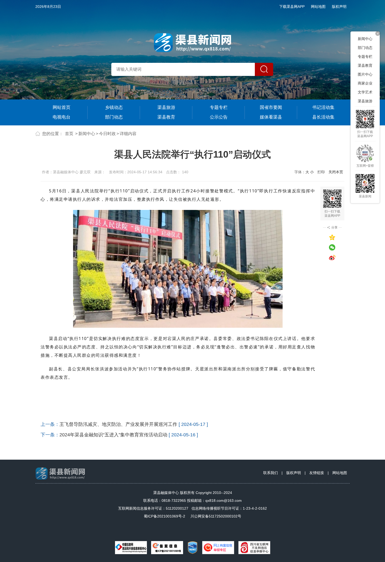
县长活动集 (323, 117)
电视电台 (61, 117)
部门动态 (114, 117)
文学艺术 (365, 92)
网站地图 (318, 6)
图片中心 (365, 74)
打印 (321, 172)
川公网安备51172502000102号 (215, 516)
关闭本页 (335, 172)
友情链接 (316, 473)
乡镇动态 (114, 107)
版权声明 (339, 6)
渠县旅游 (166, 107)
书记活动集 (323, 107)
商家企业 (365, 83)
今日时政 (107, 133)
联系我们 (270, 473)
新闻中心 (86, 133)
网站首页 (61, 107)
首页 (69, 133)
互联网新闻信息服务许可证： (153, 508)
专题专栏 (219, 107)
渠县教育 (166, 117)
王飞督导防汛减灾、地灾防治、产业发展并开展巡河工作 (118, 424)
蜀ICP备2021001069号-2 (164, 516)
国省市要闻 (271, 107)
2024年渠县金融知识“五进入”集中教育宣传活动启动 (113, 434)
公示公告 (219, 117)
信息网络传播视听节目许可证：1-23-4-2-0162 (229, 508)
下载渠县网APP (292, 6)
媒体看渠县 (271, 117)
